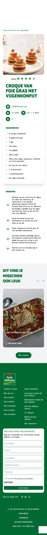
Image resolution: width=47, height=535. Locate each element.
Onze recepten (9, 410)
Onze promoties (10, 406)
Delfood (30, 412)
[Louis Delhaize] (13, 379)
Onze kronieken (10, 414)
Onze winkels (9, 401)
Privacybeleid (23, 513)
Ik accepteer (19, 478)
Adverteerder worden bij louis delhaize (33, 400)
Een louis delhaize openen (31, 407)
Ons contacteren (30, 423)
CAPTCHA (8, 482)
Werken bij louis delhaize (30, 418)
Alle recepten (23, 355)
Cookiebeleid (23, 518)
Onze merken (9, 397)
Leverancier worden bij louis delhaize (33, 394)
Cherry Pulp (29, 526)
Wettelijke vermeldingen (23, 522)
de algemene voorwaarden (24, 478)
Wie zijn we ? (9, 393)
